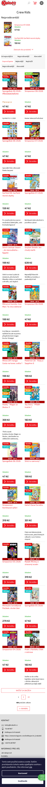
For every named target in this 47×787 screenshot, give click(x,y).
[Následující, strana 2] (23, 697)
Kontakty (4, 756)
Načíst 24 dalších (23, 690)
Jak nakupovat (6, 753)
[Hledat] (29, 3)
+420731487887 (10, 743)
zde (30, 767)
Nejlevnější (19, 61)
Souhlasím (22, 781)
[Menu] (41, 3)
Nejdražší (29, 61)
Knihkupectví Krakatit (12, 732)
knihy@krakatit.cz (11, 725)
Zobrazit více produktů (22, 49)
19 (28, 697)
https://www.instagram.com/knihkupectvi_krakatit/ (23, 736)
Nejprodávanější (23, 56)
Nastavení (22, 773)
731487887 (8, 729)
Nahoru (24, 708)
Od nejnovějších (7, 56)
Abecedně (38, 56)
